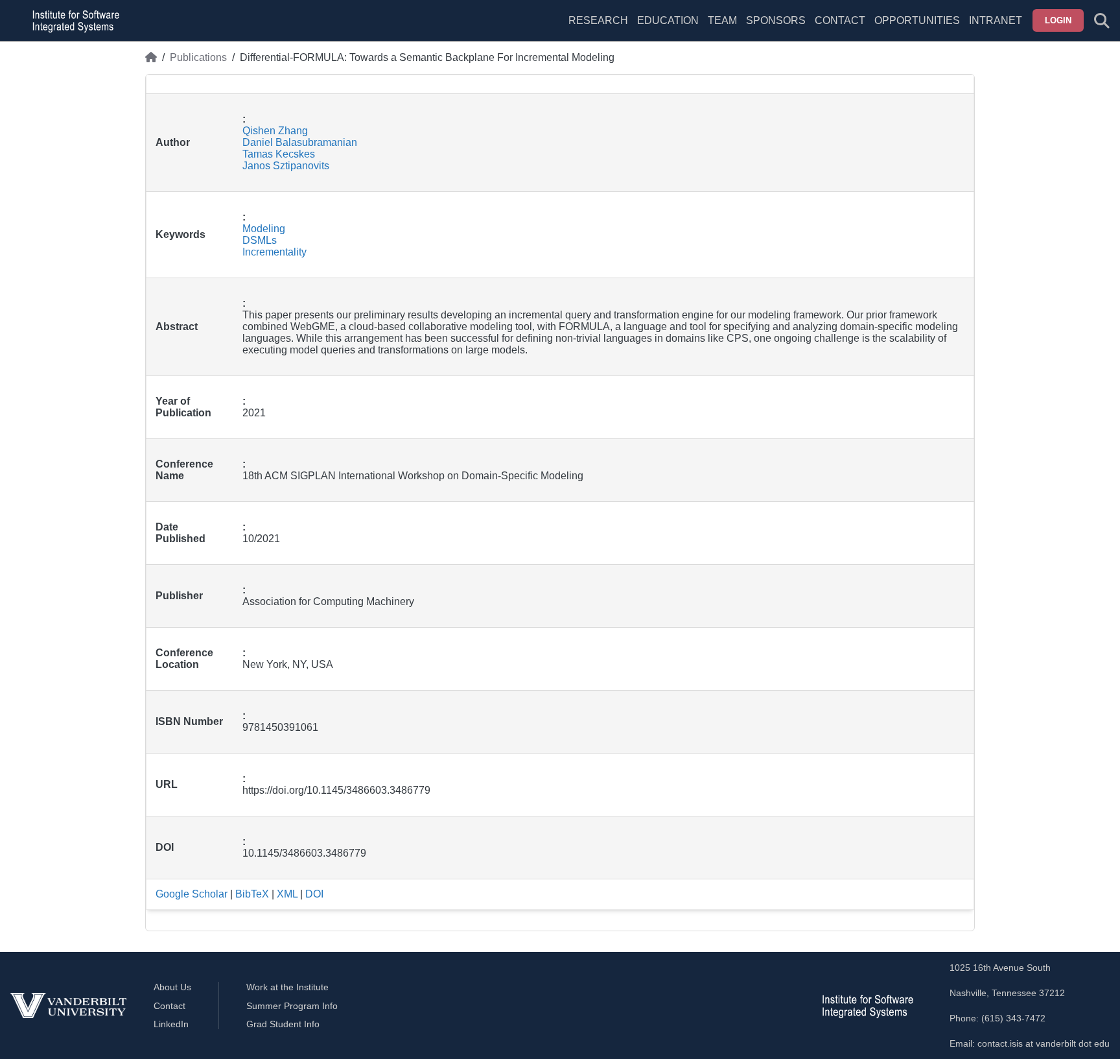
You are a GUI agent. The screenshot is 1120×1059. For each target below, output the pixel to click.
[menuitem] (722, 28)
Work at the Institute (287, 987)
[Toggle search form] (1102, 21)
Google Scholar (192, 893)
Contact (840, 20)
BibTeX (252, 893)
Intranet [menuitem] (995, 20)
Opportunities (917, 20)
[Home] (151, 58)
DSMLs (259, 240)
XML (287, 893)
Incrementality (274, 251)
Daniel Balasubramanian (299, 142)
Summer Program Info (292, 1006)
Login (1058, 20)
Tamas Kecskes (278, 154)
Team (722, 20)
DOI (314, 893)
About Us (172, 987)
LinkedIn (171, 1024)
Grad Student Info (283, 1024)
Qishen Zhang (275, 130)
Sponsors (776, 20)
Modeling (263, 228)
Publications (198, 57)
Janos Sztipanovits (285, 165)
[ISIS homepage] (72, 21)
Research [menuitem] (598, 20)
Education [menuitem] (668, 20)
